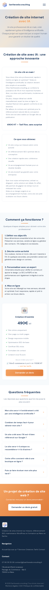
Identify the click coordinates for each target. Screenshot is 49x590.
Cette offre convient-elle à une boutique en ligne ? (19, 460)
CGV (21, 586)
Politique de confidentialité (34, 586)
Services (21, 549)
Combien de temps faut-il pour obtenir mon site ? (19, 424)
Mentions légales (11, 586)
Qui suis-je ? (13, 549)
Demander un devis (24, 372)
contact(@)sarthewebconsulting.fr (28, 562)
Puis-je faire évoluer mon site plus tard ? (21, 472)
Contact (42, 549)
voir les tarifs (25, 366)
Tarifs (36, 549)
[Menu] (44, 4)
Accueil (5, 549)
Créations (29, 549)
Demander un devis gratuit (24, 507)
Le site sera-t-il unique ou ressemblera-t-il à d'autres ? (18, 448)
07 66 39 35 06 (8, 562)
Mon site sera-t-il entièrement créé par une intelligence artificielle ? (22, 412)
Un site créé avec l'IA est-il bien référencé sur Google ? (20, 436)
